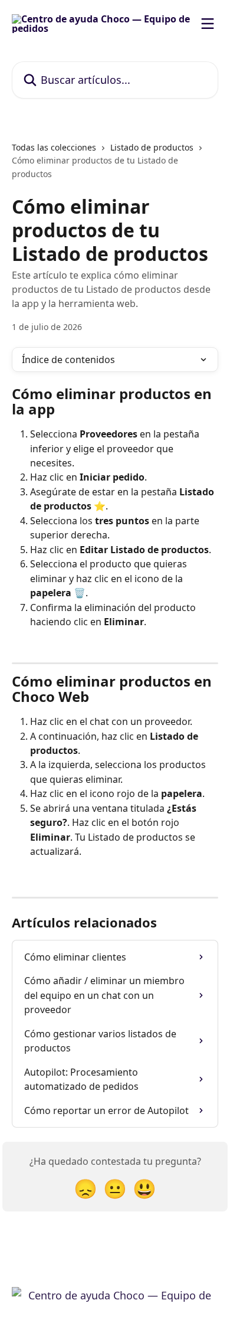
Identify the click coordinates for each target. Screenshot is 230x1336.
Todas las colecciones (54, 147)
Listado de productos (151, 147)
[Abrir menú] (207, 24)
